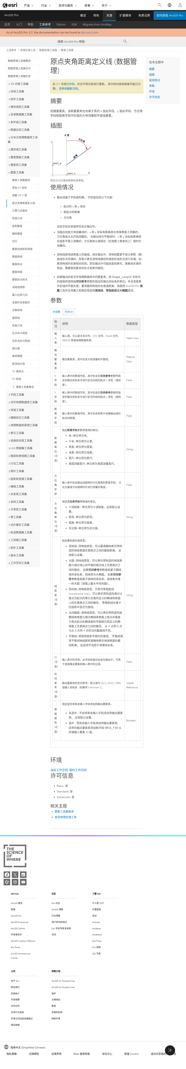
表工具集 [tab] (16, 517)
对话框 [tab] (56, 311)
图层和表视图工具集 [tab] (23, 456)
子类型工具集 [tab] (19, 509)
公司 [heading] (13, 971)
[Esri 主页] (10, 5)
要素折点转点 (19, 279)
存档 (71, 84)
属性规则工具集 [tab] (20, 106)
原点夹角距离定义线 (23, 203)
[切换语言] (169, 5)
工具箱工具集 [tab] (19, 540)
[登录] (180, 5)
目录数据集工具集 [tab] (21, 114)
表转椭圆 (17, 356)
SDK (74, 24)
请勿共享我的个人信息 (163, 1053)
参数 (152, 86)
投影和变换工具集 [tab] (21, 479)
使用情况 (154, 80)
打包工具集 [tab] (17, 463)
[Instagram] (15, 882)
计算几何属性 (19, 210)
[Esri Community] (7, 882)
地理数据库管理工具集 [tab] (24, 425)
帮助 (30, 24)
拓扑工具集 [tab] (17, 547)
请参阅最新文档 (68, 88)
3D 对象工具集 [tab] (20, 84)
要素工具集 (67, 50)
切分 (14, 241)
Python (61, 24)
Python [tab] (69, 311)
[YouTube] (23, 882)
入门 (19, 24)
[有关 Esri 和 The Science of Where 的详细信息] (15, 857)
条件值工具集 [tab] (19, 122)
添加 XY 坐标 (19, 187)
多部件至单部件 (21, 302)
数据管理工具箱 (48, 50)
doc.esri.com (89, 32)
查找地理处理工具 (65, 817)
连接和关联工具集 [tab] (21, 440)
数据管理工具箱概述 (19, 60)
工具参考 (45, 24)
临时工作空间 (78, 770)
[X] (15, 874)
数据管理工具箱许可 (19, 68)
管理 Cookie (131, 1053)
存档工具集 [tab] (17, 91)
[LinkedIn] (23, 874)
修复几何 (17, 325)
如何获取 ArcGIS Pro (170, 15)
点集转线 (17, 310)
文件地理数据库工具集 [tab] (24, 402)
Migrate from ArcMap (97, 24)
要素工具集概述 (21, 180)
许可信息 (154, 97)
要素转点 (17, 264)
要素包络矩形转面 (22, 249)
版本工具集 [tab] (17, 555)
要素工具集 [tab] (17, 172)
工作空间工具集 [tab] (20, 563)
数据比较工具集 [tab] (20, 129)
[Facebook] (7, 874)
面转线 (16, 317)
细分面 (16, 348)
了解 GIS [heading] (96, 893)
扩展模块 (125, 15)
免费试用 (144, 15)
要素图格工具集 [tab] (20, 157)
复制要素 (17, 226)
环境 (152, 91)
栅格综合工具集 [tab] (20, 417)
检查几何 (17, 218)
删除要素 (17, 233)
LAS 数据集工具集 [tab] (22, 448)
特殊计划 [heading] (56, 971)
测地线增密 (18, 287)
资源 (109, 15)
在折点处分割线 (21, 340)
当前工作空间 (59, 770)
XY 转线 (16, 379)
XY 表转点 (18, 371)
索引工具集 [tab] (17, 433)
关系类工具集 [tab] (19, 494)
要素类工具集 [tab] (19, 165)
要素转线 (17, 256)
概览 (83, 15)
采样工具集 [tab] (17, 501)
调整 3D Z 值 (19, 195)
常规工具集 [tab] (17, 410)
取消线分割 (18, 363)
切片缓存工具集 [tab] (20, 524)
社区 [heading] (54, 893)
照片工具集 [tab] (17, 471)
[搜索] (159, 5)
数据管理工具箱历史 (19, 76)
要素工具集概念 (25, 387)
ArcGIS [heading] (15, 893)
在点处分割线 (19, 333)
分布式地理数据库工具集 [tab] (23, 140)
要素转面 (17, 272)
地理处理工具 (27, 50)
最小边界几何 (19, 294)
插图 (152, 74)
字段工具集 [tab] (17, 394)
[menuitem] (24, 903)
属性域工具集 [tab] (19, 149)
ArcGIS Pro (11, 15)
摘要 (152, 69)
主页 (7, 24)
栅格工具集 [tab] (17, 486)
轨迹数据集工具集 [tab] (21, 532)
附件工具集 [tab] (17, 99)
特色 (96, 15)
